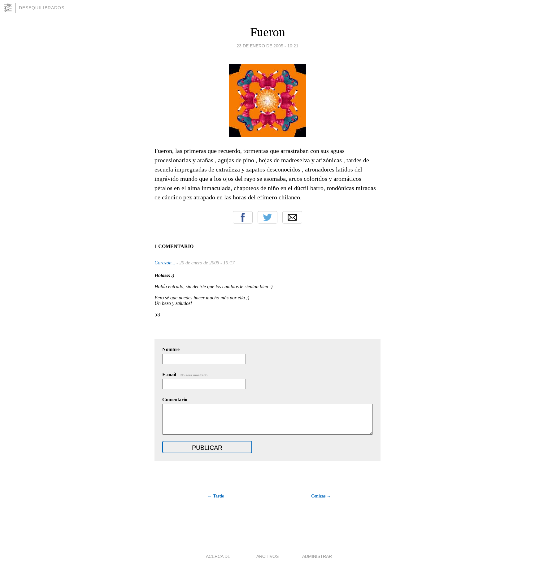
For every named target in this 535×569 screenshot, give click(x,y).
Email (292, 217)
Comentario (174, 399)
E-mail (185, 374)
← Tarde (215, 496)
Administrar (317, 556)
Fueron (267, 32)
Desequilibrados (41, 7)
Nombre (171, 349)
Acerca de (218, 556)
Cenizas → (321, 496)
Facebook (243, 217)
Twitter (267, 217)
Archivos (267, 556)
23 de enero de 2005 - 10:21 (267, 45)
